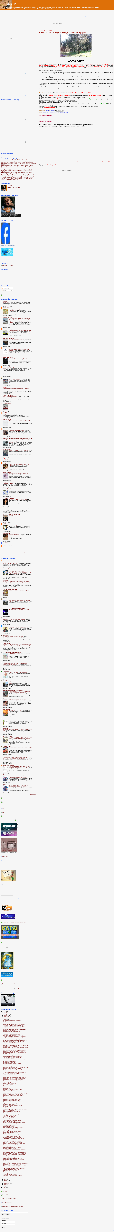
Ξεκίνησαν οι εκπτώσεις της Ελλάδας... (11, 1144)
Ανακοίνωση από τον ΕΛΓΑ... (9, 1116)
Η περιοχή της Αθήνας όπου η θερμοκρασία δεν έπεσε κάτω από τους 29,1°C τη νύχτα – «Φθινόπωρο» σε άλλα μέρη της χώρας (17, 758)
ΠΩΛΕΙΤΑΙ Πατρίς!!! (7, 1106)
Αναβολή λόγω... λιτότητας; (9, 1157)
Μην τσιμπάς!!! (6, 1091)
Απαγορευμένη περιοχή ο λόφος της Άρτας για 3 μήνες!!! (15, 1109)
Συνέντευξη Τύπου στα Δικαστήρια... (10, 1173)
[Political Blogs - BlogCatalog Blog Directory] (12, 1206)
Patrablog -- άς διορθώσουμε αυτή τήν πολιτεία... (15, 699)
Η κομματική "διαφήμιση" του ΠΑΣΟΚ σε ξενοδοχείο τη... (15, 1052)
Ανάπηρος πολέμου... (7, 1176)
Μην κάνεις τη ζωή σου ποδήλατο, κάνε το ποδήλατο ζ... (14, 1153)
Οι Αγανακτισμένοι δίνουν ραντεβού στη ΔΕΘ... (13, 1020)
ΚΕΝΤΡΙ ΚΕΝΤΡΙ (4, 222)
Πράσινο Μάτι (6, 507)
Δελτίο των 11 (6, 568)
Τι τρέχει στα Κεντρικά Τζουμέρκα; (10, 1174)
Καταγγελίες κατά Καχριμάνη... (9, 1112)
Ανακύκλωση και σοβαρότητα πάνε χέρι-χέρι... (12, 1105)
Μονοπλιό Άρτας (7, 549)
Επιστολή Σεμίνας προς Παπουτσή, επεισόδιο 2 (13, 1071)
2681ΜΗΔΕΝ (6, 308)
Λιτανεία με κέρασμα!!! (7, 1098)
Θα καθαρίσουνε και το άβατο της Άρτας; (11, 1100)
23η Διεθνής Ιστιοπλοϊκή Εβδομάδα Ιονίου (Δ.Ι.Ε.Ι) (13, 1025)
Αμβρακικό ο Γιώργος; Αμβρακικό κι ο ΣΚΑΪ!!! (12, 1056)
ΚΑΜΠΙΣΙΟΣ (5, 543)
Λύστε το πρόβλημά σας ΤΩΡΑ (15, 379)
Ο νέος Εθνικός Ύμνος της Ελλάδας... (11, 1123)
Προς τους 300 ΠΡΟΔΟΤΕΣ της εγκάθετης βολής (13, 636)
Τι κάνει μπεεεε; (6, 1048)
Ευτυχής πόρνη (6, 460)
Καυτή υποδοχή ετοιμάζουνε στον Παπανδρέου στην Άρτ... (15, 1045)
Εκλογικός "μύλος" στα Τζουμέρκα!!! (10, 1032)
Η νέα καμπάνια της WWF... (9, 1066)
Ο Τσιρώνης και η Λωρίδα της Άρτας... (11, 1155)
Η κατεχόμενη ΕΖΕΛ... (7, 1088)
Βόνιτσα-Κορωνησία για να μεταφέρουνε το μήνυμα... (14, 1078)
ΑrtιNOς (4, 524)
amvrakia (5, 373)
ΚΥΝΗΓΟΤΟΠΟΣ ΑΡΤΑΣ (8, 348)
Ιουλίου (5, 1019)
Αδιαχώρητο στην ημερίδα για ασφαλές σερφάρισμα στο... (15, 1029)
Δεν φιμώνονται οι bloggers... (9, 1074)
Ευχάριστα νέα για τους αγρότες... (10, 1030)
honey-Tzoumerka (7, 472)
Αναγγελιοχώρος (7, 482)
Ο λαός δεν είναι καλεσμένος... (9, 1090)
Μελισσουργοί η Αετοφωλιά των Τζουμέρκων (14, 367)
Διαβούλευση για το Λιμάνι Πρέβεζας (16, 430)
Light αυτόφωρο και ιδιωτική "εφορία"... (11, 1103)
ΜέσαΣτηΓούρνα (7, 419)
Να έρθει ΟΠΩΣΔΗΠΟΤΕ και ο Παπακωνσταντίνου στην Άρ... (16, 1047)
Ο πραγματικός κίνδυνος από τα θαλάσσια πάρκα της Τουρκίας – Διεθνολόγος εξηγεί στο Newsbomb (16, 562)
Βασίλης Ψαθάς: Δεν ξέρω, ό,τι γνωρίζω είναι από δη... (14, 1166)
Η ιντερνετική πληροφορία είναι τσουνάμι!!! (12, 1068)
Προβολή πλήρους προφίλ (13, 187)
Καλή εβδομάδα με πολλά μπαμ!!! (10, 1083)
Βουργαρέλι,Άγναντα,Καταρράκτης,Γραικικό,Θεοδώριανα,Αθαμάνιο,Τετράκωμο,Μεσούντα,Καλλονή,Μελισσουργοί (17, 439)
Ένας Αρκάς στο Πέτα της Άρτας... (10, 1115)
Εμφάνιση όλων (33, 794)
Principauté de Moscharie (9, 488)
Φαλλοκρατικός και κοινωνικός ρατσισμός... (12, 1120)
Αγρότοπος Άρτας (7, 329)
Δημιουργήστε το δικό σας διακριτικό (8, 245)
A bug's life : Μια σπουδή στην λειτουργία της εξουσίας (20, 719)
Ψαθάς (66, 112)
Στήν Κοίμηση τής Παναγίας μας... (16, 700)
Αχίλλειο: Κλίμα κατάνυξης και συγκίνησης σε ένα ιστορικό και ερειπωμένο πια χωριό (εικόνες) (19, 776)
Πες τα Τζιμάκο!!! (6, 1133)
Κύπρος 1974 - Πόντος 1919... (9, 1110)
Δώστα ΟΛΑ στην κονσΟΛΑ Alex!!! (10, 1046)
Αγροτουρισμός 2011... (8, 1130)
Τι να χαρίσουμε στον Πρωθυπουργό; (11, 1042)
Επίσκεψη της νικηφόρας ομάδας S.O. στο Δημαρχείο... (14, 1143)
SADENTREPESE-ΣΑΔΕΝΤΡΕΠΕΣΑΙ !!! (12, 652)
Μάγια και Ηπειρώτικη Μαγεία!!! (9, 1148)
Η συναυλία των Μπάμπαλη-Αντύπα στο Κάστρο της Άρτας (15, 1067)
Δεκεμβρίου (6, 1012)
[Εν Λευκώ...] (7, 911)
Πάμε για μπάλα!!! (7, 1085)
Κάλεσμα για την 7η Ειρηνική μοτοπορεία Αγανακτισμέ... (15, 1165)
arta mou (5, 301)
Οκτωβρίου (6, 1015)
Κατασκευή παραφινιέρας (14, 534)
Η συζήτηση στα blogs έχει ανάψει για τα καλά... (13, 1069)
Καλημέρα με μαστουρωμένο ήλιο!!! (10, 1132)
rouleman (5, 458)
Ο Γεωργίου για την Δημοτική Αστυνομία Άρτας (13, 1142)
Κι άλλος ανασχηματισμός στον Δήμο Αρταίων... (13, 1171)
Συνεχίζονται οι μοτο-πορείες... (9, 1061)
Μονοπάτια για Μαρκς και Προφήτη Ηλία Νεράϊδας (19, 450)
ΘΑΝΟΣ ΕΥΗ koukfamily (8, 626)
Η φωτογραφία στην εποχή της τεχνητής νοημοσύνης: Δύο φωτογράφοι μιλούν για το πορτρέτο (15, 664)
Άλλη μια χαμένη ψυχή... (8, 1084)
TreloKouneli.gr (6, 580)
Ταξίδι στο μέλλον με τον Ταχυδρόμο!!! (11, 1169)
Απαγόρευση (44, 112)
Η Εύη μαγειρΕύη (7, 746)
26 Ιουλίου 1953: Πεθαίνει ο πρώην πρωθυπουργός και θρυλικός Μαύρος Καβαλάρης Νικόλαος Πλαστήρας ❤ (20, 738)
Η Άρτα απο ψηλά (6, 374)
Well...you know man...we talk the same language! (19, 420)
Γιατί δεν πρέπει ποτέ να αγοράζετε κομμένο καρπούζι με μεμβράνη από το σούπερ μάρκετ (20, 748)
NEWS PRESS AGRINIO (8, 765)
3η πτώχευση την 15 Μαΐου (8, 483)
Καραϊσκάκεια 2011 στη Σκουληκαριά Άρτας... (12, 1164)
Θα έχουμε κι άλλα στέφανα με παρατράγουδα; (13, 1158)
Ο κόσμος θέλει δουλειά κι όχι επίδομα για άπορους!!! (14, 1154)
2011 (4, 1011)
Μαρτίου (5, 1182)
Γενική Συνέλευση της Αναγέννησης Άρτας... (12, 1063)
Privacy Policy (6, 414)
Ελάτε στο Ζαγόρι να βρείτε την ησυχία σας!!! (12, 1089)
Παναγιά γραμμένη (7, 368)
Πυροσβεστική (62, 112)
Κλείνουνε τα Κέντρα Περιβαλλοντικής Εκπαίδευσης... (14, 1050)
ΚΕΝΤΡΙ (11, 3)
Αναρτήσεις (6, 288)
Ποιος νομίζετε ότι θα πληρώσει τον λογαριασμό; (13, 1095)
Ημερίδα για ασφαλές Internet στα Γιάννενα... (12, 1099)
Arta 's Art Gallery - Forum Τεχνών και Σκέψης (14, 552)
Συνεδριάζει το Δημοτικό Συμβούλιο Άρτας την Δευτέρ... (14, 1146)
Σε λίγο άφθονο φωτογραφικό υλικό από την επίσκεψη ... (15, 1040)
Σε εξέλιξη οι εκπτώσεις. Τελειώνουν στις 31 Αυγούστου (14, 619)
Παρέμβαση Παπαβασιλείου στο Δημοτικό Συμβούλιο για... (15, 1027)
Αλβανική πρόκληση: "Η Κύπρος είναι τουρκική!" (13, 1128)
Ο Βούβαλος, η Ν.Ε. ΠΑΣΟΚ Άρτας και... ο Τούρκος (14, 1168)
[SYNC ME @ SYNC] (6, 295)
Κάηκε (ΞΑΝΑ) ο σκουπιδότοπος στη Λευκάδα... (13, 1114)
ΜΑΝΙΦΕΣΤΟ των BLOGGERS (9, 1075)
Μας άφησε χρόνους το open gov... (10, 1062)
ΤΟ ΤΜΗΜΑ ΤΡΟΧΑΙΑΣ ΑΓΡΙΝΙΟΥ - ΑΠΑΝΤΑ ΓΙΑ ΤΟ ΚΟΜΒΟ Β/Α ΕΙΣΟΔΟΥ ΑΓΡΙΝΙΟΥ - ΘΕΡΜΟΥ (19, 767)
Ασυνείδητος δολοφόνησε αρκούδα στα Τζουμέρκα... (14, 1138)
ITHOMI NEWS (6, 643)
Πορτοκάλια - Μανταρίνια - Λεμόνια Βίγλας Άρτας (19, 358)
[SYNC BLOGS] (5, 1195)
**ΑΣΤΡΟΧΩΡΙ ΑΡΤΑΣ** (8, 395)
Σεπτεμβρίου (6, 1016)
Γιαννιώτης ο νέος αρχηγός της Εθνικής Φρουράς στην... (15, 1080)
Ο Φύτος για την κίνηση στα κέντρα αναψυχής (18, 672)
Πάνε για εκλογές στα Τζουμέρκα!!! (10, 1170)
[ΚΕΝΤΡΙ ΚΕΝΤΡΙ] (5, 244)
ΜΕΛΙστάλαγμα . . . (7, 533)
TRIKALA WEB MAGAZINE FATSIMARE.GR (13, 690)
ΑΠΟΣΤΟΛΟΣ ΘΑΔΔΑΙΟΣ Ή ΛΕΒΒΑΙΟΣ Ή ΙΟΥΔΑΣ (19, 627)
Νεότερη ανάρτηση (43, 161)
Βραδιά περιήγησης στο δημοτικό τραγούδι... (12, 1021)
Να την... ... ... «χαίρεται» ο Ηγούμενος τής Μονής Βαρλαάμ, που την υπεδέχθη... (19, 591)
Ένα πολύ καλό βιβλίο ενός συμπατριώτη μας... (13, 1118)
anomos (5, 387)
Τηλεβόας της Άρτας (7, 317)
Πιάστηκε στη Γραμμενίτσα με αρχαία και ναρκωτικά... (14, 1059)
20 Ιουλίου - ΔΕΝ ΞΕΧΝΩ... (9, 1117)
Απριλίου (6, 1180)
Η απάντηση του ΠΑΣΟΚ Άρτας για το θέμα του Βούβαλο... (15, 1163)
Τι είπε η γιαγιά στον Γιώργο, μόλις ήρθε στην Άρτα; (14, 1026)
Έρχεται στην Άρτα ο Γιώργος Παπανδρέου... (12, 1057)
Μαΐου (5, 1179)
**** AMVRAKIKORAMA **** (9, 498)
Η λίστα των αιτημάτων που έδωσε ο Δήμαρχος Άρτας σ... (15, 1024)
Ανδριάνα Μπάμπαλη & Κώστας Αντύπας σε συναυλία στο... (15, 1134)
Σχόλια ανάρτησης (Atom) (52, 165)
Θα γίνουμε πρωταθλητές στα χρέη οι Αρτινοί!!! (13, 1037)
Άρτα (48, 112)
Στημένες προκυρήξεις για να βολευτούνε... (12, 1107)
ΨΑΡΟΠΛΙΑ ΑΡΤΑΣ (7, 546)
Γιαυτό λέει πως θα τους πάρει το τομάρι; (11, 1111)
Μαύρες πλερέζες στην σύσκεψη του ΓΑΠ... (12, 1031)
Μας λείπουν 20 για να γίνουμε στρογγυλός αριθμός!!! (14, 1077)
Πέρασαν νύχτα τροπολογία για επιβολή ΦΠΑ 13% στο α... (15, 1082)
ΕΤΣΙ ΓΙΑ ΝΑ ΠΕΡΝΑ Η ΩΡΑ (14, 653)
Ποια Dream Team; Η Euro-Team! (16, 525)
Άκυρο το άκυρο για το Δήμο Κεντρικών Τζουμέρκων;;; (14, 1036)
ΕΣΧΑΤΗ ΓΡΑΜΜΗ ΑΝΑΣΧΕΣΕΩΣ (10, 589)
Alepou (4, 784)
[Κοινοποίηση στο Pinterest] (63, 111)
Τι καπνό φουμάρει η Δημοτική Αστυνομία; (12, 1141)
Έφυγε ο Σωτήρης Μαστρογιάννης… (10, 396)
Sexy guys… (11, 515)
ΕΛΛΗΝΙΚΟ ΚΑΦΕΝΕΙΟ (8, 756)
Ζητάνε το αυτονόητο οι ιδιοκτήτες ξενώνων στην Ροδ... (14, 1101)
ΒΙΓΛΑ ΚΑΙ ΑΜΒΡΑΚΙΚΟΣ (9, 357)
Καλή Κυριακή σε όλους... (8, 1139)
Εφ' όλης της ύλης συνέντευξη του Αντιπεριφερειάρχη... (14, 1152)
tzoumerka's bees (7, 403)
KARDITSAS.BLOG (7, 736)
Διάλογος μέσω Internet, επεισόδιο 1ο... (11, 1073)
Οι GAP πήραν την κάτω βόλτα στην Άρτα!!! (12, 1131)
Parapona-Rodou (7, 618)
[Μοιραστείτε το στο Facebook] (61, 111)
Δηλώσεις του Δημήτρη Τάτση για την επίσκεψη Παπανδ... (15, 1043)
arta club (5, 412)
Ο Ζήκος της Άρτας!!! (7, 1162)
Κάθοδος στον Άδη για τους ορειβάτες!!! (11, 1023)
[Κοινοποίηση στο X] (60, 111)
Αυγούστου (6, 1018)
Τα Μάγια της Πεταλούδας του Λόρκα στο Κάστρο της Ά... (15, 1149)
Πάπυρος (5, 463)
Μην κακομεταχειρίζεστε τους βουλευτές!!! (12, 1137)
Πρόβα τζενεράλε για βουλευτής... (10, 1121)
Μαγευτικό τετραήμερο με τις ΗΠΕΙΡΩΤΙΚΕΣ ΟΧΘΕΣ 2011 (15, 1087)
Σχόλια (5, 290)
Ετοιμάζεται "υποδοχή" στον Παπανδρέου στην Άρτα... (14, 1055)
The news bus (6, 774)
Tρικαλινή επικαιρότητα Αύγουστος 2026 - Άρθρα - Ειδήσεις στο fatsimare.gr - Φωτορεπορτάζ (19, 692)
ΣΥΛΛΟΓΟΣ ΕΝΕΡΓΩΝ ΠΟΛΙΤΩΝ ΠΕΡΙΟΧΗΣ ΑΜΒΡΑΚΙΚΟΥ (17, 429)
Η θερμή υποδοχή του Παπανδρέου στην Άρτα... (13, 1035)
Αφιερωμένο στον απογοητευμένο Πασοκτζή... (12, 1175)
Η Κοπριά (5, 718)
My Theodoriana (6, 449)
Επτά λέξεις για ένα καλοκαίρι (15, 710)
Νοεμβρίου (6, 1014)
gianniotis (5, 680)
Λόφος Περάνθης (55, 112)
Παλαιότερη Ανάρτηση (107, 161)
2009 (4, 1187)
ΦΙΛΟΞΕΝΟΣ (6, 671)
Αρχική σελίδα (75, 161)
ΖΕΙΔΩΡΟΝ (5, 599)
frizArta (4, 378)
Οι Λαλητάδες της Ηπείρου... (9, 1125)
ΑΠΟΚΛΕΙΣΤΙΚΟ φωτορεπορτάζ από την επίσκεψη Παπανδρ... (16, 1039)
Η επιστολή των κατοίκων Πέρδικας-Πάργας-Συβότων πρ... (15, 1093)
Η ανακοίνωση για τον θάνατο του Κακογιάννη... (13, 1079)
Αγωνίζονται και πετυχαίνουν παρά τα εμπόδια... (13, 1094)
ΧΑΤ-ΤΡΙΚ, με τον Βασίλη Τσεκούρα (11, 514)
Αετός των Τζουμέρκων (8, 338)
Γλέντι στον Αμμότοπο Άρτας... (9, 1126)
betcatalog (5, 728)
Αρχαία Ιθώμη (6, 635)
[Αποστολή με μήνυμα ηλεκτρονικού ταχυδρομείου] (57, 111)
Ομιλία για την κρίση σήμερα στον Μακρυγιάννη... (13, 1160)
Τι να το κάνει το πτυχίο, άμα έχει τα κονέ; (11, 1136)
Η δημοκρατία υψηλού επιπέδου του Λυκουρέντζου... (14, 1122)
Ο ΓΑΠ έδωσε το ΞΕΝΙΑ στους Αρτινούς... (11, 1034)
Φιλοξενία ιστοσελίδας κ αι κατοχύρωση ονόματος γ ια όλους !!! (16, 388)
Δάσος (51, 112)
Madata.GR (5, 662)
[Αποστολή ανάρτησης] (55, 110)
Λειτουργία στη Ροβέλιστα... (9, 1058)
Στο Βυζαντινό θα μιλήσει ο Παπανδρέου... (12, 1053)
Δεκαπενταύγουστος (7, 302)
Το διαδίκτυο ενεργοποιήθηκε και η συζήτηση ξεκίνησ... (14, 1072)
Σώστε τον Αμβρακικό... (8, 1096)
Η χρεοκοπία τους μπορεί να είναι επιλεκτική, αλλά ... (14, 1159)
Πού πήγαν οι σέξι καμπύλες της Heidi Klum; (18, 499)
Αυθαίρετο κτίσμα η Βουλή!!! (9, 1104)
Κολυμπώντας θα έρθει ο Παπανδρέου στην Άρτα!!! (14, 1051)
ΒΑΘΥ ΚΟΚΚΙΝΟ (6, 709)
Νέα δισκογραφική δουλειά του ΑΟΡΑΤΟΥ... (12, 1150)
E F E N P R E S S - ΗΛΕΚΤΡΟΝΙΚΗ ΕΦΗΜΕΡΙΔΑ (14, 608)
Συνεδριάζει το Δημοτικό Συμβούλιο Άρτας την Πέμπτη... (15, 1064)
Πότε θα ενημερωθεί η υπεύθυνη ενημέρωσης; (12, 1127)
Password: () (4, 1223)
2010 (4, 1186)
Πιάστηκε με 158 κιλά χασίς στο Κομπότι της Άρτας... (14, 1041)
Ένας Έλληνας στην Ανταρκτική (15, 339)
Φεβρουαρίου (7, 1183)
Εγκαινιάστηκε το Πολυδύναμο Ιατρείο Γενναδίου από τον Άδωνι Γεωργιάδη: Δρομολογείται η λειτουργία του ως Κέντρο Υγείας (16, 582)
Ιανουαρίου (6, 1184)
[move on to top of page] (113, 1231)
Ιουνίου (5, 1178)
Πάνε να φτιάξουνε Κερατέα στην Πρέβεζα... (12, 1147)
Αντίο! (10, 489)
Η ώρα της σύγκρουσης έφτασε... (10, 509)
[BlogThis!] (58, 111)
